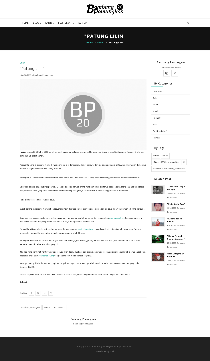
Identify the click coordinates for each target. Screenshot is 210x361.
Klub (155, 98)
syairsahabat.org (117, 218)
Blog (36, 23)
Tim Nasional (158, 91)
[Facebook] (31, 293)
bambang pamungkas (30, 307)
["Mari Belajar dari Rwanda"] (158, 257)
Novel (155, 111)
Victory (156, 155)
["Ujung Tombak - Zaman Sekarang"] (158, 239)
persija (47, 307)
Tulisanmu (157, 117)
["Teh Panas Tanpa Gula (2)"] (158, 189)
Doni (112, 351)
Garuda (165, 155)
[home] (105, 9)
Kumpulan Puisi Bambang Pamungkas (169, 168)
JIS (184, 162)
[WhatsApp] (44, 293)
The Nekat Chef (160, 131)
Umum (100, 42)
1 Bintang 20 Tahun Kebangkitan (166, 162)
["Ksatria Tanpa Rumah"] (158, 222)
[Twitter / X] (38, 293)
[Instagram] (166, 73)
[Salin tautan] (50, 293)
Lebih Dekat (65, 23)
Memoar (156, 137)
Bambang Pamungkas (43, 75)
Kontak (82, 23)
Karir (48, 23)
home (25, 23)
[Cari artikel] (188, 23)
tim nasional (59, 307)
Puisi (155, 124)
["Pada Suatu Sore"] (158, 207)
